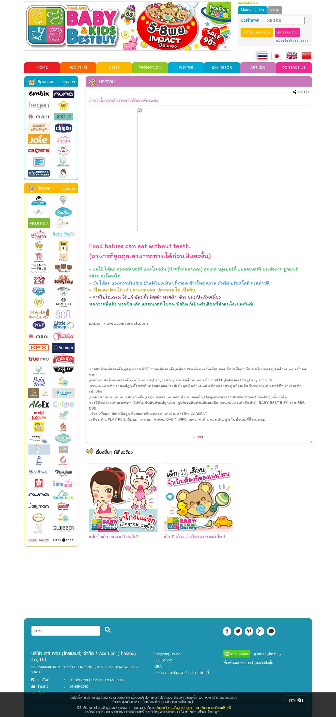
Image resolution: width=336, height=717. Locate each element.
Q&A (158, 666)
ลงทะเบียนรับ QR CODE (292, 41)
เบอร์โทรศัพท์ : (251, 20)
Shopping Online (167, 654)
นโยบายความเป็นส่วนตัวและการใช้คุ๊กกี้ (181, 673)
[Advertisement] (273, 537)
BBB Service (163, 660)
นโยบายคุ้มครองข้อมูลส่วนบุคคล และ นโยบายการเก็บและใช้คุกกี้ (193, 707)
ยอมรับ (296, 700)
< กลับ (198, 437)
